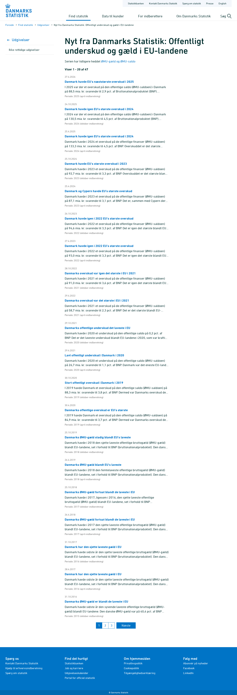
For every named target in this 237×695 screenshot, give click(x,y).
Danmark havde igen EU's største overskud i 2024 (99, 109)
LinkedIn (188, 673)
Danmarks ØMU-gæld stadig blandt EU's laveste (98, 437)
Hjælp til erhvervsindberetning (23, 668)
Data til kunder (113, 16)
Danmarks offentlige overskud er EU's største (96, 410)
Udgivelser (43, 24)
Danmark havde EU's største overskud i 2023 (96, 163)
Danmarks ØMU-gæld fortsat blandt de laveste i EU (100, 492)
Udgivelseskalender (76, 673)
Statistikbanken (136, 3)
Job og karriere (74, 668)
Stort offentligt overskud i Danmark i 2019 (94, 382)
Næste (126, 625)
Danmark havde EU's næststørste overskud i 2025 (99, 81)
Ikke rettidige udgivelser (24, 50)
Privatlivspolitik (133, 663)
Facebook (188, 668)
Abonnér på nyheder (195, 663)
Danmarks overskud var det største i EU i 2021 (97, 300)
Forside (9, 24)
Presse (209, 3)
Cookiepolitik (131, 668)
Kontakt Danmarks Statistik (163, 3)
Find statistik (78, 16)
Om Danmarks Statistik (193, 16)
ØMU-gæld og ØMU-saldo (118, 61)
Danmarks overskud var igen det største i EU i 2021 (100, 273)
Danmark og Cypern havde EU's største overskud (98, 191)
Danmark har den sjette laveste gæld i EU (93, 547)
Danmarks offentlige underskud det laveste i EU (97, 328)
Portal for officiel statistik (80, 677)
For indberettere (150, 16)
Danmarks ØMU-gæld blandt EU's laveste (93, 464)
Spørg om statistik (191, 3)
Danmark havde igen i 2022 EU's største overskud (99, 218)
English (222, 3)
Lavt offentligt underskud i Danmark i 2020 (94, 355)
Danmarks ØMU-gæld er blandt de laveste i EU (96, 601)
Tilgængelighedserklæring (139, 673)
